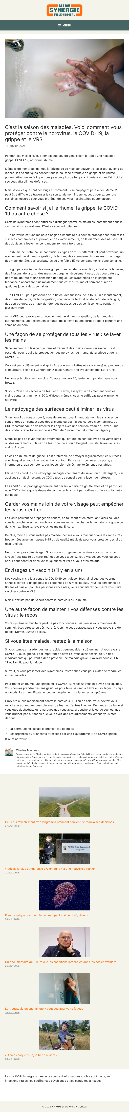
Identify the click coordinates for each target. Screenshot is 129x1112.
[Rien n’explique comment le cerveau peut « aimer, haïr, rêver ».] (64, 908)
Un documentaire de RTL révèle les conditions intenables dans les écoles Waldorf (60, 962)
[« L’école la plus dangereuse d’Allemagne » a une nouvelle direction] (64, 861)
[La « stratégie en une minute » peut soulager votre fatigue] (64, 1001)
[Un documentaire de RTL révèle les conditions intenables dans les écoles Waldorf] (64, 954)
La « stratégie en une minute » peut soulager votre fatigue (44, 1008)
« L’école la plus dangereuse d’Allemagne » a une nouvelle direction (50, 868)
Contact (82, 1106)
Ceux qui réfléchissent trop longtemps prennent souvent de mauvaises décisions (59, 822)
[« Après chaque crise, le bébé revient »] (64, 1048)
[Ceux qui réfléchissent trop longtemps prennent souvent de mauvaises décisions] (64, 814)
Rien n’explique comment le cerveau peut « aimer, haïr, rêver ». (47, 915)
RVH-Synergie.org (64, 1106)
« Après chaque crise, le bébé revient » (31, 1055)
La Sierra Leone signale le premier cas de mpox (42, 728)
